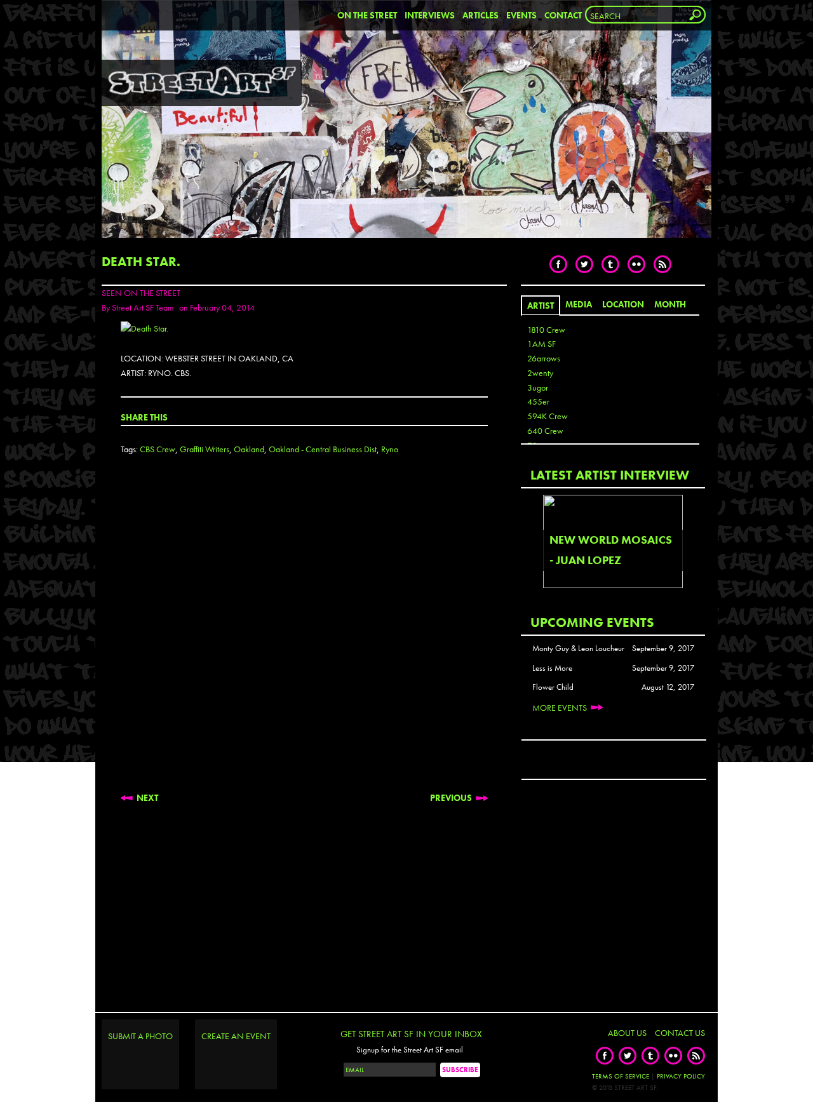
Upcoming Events (592, 622)
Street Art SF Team (143, 307)
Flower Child (553, 687)
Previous (451, 797)
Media (578, 304)
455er (538, 401)
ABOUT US (627, 1032)
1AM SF (541, 343)
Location (623, 304)
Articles (480, 15)
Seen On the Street (141, 293)
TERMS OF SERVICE (620, 1076)
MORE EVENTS (559, 707)
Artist (540, 305)
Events (521, 15)
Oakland (249, 449)
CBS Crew (157, 449)
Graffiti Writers (204, 449)
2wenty (540, 373)
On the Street (367, 15)
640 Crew (545, 430)
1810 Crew (546, 329)
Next (147, 797)
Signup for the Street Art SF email (409, 1050)
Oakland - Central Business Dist (323, 449)
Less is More (552, 668)
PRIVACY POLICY (681, 1076)
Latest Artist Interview (609, 474)
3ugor (537, 387)
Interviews (430, 15)
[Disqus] (304, 634)
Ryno (389, 449)
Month (670, 304)
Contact (563, 15)
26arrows (543, 358)
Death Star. (141, 261)
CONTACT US (680, 1032)
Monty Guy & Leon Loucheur (578, 648)
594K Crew (547, 416)
